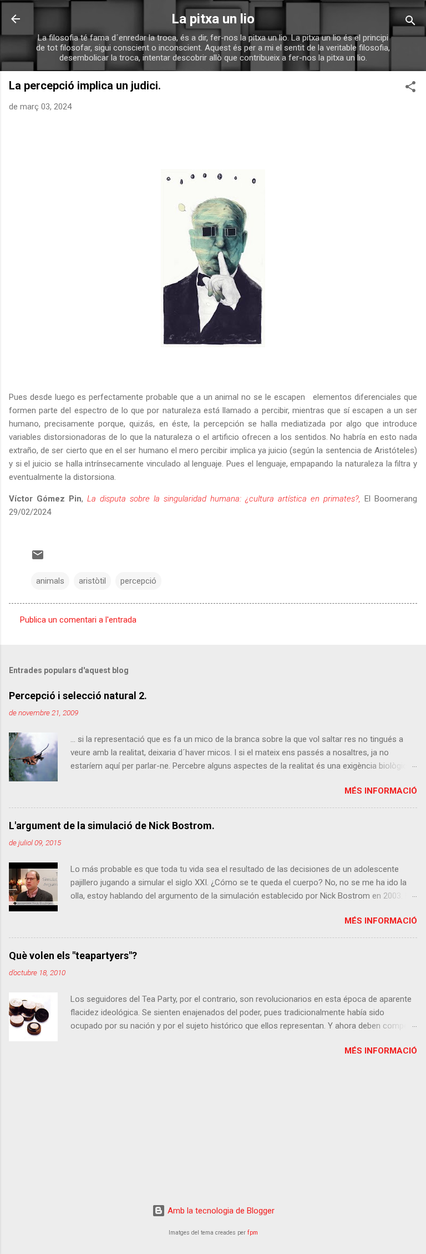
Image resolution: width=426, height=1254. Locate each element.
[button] (410, 88)
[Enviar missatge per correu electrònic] (37, 559)
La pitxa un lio (213, 19)
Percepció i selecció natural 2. (78, 695)
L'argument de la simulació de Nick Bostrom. (112, 825)
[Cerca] (410, 22)
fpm (252, 1232)
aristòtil (92, 581)
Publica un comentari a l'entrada (78, 620)
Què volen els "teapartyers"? (73, 955)
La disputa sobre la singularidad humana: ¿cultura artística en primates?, (224, 499)
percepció (138, 581)
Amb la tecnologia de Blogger (220, 1211)
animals (50, 581)
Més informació (380, 791)
